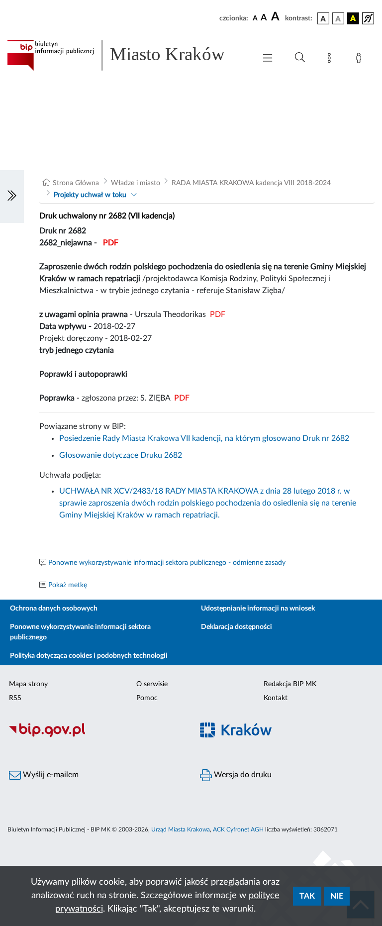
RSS (15, 698)
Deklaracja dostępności (236, 626)
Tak (307, 896)
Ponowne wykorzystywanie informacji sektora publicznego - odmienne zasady (167, 562)
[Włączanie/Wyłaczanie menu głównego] (267, 59)
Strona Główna (76, 183)
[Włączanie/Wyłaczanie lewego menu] (12, 196)
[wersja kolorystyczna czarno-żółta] (353, 18)
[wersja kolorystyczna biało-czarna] (338, 18)
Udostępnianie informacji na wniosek (258, 608)
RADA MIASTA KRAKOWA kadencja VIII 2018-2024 (251, 183)
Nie (336, 896)
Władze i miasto (135, 183)
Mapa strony (28, 684)
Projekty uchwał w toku (90, 195)
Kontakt (275, 698)
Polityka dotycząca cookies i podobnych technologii (89, 655)
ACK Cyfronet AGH (238, 829)
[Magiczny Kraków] (286, 736)
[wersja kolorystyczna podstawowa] (323, 18)
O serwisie (152, 684)
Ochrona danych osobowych (53, 608)
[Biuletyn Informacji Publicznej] (95, 736)
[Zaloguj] (360, 59)
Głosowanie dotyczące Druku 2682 (120, 455)
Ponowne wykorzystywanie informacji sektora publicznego (80, 632)
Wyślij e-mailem (50, 775)
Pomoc (147, 698)
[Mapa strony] (331, 59)
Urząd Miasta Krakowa (180, 829)
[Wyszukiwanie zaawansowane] (300, 58)
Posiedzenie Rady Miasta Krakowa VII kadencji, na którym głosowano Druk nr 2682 (204, 438)
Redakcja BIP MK (290, 684)
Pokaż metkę (67, 585)
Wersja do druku (242, 775)
